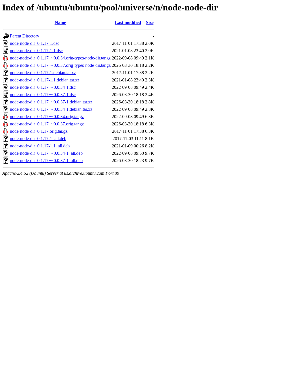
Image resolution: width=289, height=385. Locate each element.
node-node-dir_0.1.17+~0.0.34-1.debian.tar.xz (51, 109)
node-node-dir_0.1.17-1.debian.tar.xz (43, 72)
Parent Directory (24, 36)
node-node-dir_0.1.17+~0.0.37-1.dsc (43, 94)
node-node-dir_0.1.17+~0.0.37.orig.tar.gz (47, 123)
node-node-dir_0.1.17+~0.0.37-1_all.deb (46, 160)
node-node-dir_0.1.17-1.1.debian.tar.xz (44, 80)
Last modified (128, 22)
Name (60, 22)
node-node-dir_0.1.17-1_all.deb (38, 138)
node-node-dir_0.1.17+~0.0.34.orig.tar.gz (47, 116)
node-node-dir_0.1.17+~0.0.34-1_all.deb (46, 153)
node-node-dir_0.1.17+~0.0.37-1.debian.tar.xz (51, 101)
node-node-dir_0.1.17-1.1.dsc (36, 50)
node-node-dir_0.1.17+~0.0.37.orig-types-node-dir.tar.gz (60, 65)
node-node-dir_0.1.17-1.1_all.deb (40, 145)
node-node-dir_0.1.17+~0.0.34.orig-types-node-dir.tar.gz (60, 58)
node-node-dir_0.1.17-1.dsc (34, 43)
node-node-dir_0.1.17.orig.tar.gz (38, 131)
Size (150, 22)
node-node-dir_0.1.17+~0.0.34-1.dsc (43, 87)
